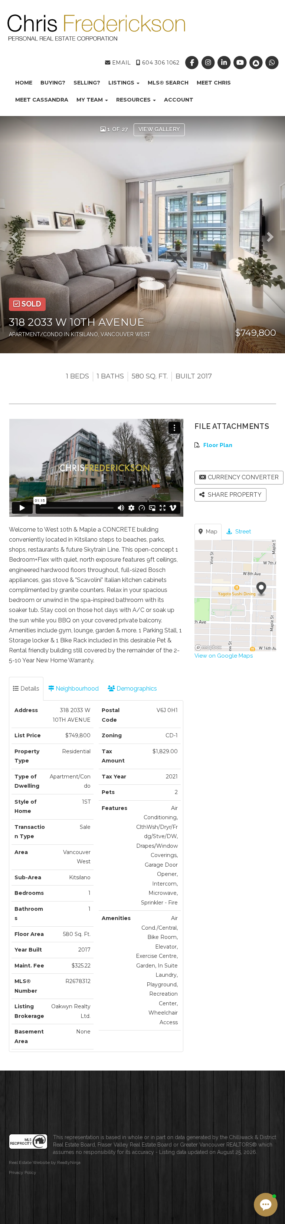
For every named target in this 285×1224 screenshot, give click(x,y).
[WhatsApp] (272, 63)
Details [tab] (29, 688)
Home (23, 82)
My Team (90, 99)
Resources (134, 99)
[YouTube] (241, 63)
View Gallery (159, 129)
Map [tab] (210, 531)
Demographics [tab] (136, 688)
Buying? (52, 82)
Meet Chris (214, 82)
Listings (122, 82)
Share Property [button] (234, 494)
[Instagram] (209, 63)
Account (178, 99)
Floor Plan (217, 445)
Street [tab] (242, 531)
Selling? (86, 82)
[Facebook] (193, 63)
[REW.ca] (257, 63)
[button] (17, 234)
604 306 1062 (160, 62)
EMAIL (120, 62)
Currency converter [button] (243, 477)
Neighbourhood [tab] (76, 688)
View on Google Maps (223, 655)
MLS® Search (168, 82)
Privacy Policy (22, 1172)
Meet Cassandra (41, 99)
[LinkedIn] (225, 63)
